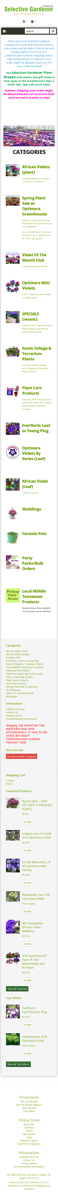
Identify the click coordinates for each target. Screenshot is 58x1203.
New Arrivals (29, 1107)
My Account (29, 1134)
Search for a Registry (29, 1143)
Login (29, 1137)
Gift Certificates (29, 1101)
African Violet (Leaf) (16, 651)
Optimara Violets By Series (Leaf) (33, 453)
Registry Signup (29, 1140)
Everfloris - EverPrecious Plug (34, 1010)
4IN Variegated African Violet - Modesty (32, 927)
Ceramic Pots (34, 533)
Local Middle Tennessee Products (34, 596)
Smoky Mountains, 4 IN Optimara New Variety (36, 866)
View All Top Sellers (18, 1064)
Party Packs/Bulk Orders (32, 563)
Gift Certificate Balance (29, 1104)
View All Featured (17, 988)
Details (27, 821)
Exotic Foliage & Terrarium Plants (36, 353)
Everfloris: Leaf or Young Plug (36, 428)
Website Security (15, 709)
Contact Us (12, 712)
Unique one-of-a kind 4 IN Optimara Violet (36, 835)
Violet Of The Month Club (34, 257)
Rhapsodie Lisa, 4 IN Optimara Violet (36, 896)
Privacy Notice (14, 715)
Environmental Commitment (21, 718)
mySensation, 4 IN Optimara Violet (34, 1038)
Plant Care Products (32, 390)
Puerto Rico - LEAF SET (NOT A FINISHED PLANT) (37, 805)
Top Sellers (29, 1111)
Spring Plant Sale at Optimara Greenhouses (34, 206)
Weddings (31, 509)
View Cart (29, 1124)
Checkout (29, 1127)
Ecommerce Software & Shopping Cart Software (29, 1187)
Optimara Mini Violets (18, 670)
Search (29, 1130)
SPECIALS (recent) (30, 316)
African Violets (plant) (17, 654)
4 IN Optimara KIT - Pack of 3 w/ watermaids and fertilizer (35, 961)
